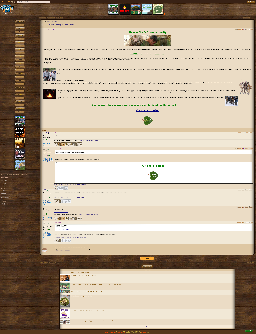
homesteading (20, 35)
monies (19, 42)
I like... (44, 141)
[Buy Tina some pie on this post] (243, 29)
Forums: (44, 21)
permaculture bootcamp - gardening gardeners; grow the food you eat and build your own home (98, 321)
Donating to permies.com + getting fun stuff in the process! (87, 310)
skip (20, 80)
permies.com (19, 101)
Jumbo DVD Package (81, 184)
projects (20, 94)
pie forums (20, 104)
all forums (20, 111)
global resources (19, 87)
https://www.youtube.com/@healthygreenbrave (88, 140)
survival (55, 21)
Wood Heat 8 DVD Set (71, 184)
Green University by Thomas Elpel (61, 25)
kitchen (19, 45)
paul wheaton (143, 332)
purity (20, 49)
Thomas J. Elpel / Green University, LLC (81, 272)
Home (3, 1)
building (19, 31)
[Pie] (12, 2)
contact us (106, 332)
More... (147, 326)
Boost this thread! (147, 266)
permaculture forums (19, 21)
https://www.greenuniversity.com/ (61, 212)
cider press (19, 91)
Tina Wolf (45, 147)
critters (19, 28)
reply (147, 258)
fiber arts (20, 63)
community (19, 56)
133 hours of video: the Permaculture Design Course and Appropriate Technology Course (96, 284)
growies (19, 24)
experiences (19, 84)
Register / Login (251, 1)
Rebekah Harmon (46, 132)
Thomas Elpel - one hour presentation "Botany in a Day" (86, 291)
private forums (20, 108)
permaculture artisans (20, 70)
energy (19, 38)
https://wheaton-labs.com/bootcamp (63, 250)
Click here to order (147, 110)
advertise (111, 332)
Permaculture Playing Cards (60, 184)
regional (20, 73)
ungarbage (20, 52)
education (20, 77)
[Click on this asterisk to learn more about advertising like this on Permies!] (164, 14)
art (19, 66)
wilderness (20, 59)
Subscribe (7, 1)
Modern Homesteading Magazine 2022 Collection (84, 296)
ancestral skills (50, 21)
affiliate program (117, 332)
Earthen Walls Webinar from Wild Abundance (83, 275)
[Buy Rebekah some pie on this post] (243, 133)
